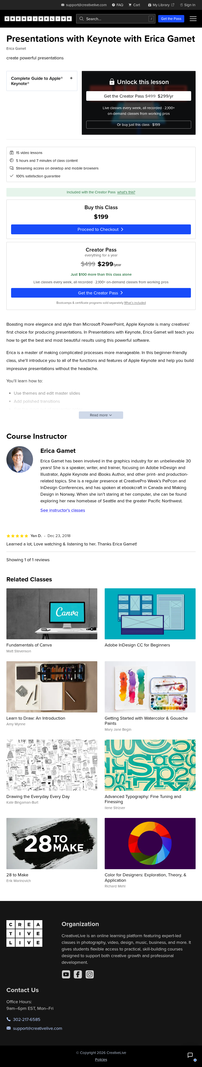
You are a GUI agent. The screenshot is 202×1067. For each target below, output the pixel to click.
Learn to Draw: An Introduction (35, 718)
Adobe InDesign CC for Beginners (137, 645)
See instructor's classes (62, 510)
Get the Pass (171, 18)
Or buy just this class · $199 (138, 124)
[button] (190, 1055)
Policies (101, 1059)
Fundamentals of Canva (29, 645)
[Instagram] (89, 974)
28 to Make (17, 875)
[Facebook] (77, 974)
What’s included (135, 303)
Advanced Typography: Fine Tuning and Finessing (143, 799)
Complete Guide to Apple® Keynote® (37, 81)
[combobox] (115, 18)
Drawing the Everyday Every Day (38, 796)
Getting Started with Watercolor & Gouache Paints (146, 721)
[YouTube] (66, 974)
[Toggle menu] (193, 18)
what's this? (126, 192)
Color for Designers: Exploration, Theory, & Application (145, 877)
